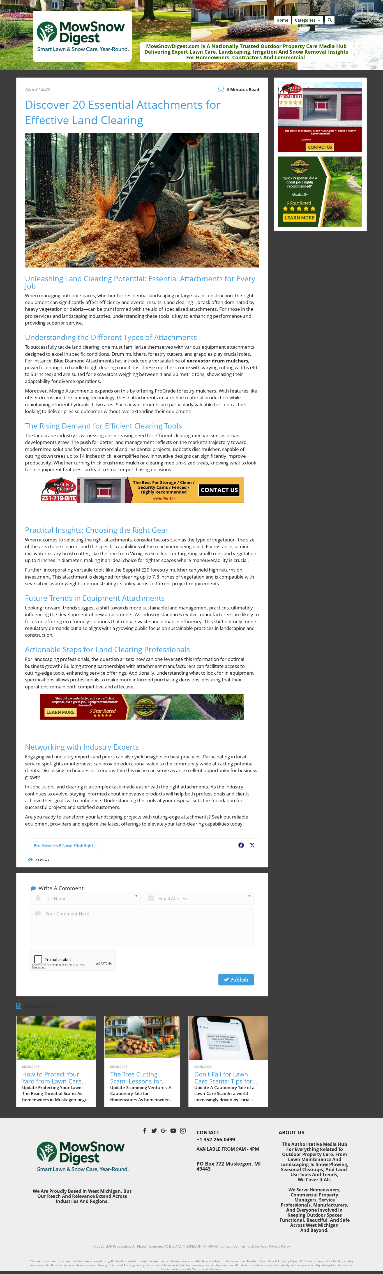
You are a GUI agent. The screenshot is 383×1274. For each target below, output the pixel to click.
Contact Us (228, 1246)
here (218, 1269)
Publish (238, 979)
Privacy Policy (279, 1246)
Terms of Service (253, 1246)
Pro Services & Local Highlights (64, 846)
